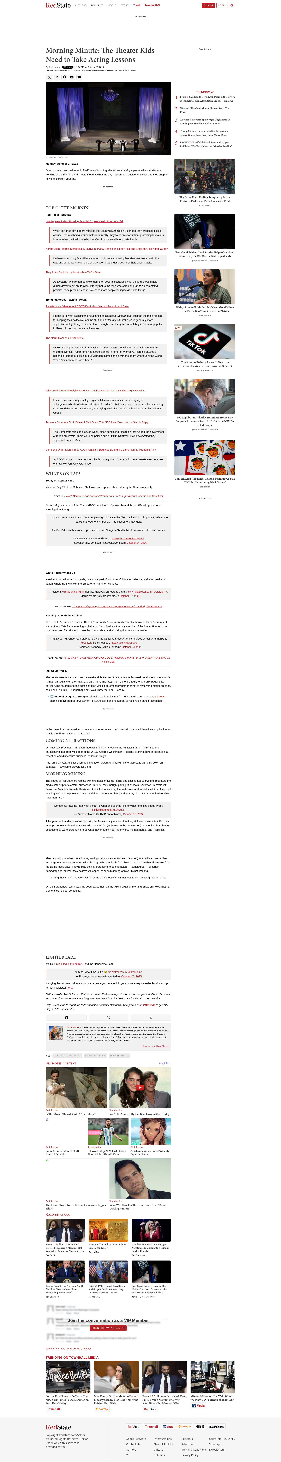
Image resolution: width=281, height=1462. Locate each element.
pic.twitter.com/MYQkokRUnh (125, 972)
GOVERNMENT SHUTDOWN (67, 1055)
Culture (158, 1449)
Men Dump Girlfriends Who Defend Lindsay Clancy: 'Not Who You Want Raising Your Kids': (116, 1399)
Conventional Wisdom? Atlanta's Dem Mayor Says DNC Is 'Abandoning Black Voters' (205, 480)
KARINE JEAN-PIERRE (95, 1055)
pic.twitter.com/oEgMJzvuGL (108, 809)
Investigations (163, 1439)
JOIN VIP (208, 5)
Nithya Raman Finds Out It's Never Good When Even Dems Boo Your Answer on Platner (205, 309)
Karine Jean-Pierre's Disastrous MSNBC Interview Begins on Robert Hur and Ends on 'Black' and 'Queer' (107, 248)
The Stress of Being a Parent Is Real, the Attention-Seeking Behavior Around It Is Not (205, 364)
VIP (128, 1455)
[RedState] (58, 5)
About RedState (136, 1439)
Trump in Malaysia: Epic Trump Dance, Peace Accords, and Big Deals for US (117, 606)
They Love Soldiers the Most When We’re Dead (73, 272)
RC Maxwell (94, 1297)
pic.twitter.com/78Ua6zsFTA (151, 591)
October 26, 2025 (131, 976)
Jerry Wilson (94, 1252)
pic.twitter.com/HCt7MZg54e (127, 538)
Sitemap (214, 1444)
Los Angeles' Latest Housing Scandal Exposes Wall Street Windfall (84, 221)
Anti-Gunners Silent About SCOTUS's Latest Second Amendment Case (87, 306)
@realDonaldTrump (73, 591)
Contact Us (133, 1444)
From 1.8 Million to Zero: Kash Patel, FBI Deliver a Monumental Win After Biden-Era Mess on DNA (65, 1248)
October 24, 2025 (136, 542)
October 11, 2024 (133, 814)
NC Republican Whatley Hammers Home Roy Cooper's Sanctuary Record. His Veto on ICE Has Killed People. (204, 421)
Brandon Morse (205, 370)
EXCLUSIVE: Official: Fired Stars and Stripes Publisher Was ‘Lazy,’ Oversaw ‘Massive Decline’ (107, 1289)
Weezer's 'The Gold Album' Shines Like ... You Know (107, 1246)
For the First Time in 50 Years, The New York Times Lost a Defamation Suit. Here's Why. (67, 1399)
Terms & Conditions (194, 1449)
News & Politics (163, 1444)
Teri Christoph (138, 1255)
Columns (159, 1455)
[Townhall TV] (152, 5)
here (69, 987)
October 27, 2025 (130, 596)
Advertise (187, 1444)
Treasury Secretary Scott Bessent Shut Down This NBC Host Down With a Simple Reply (97, 422)
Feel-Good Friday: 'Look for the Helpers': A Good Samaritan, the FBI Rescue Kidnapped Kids (149, 1289)
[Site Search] (232, 5)
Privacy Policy (189, 1455)
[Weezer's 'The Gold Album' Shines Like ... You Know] (108, 1230)
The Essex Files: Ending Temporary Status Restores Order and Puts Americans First (204, 199)
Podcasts (97, 5)
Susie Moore (55, 67)
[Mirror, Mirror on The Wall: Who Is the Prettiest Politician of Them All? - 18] (213, 1377)
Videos (112, 5)
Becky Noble (204, 315)
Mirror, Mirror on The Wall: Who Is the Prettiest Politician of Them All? (212, 1398)
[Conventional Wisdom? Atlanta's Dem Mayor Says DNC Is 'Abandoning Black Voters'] (204, 457)
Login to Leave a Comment (108, 1328)
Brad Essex (205, 205)
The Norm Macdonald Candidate (65, 338)
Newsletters (217, 1449)
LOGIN (222, 5)
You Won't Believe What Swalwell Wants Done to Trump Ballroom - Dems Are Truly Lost (111, 496)
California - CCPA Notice (222, 1439)
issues (161, 696)
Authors (80, 5)
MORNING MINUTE (119, 1055)
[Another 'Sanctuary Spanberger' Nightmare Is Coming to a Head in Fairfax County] (151, 1230)
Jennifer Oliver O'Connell (143, 1297)
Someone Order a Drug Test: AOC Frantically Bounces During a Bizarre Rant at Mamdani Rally (101, 449)
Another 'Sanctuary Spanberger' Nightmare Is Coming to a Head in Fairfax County (150, 1248)
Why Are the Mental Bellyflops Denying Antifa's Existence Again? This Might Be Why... (96, 390)
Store (124, 5)
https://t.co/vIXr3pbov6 (124, 642)
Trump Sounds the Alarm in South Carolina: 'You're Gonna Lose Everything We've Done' (65, 1289)
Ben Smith (50, 1255)
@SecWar (86, 642)
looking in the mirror (69, 964)
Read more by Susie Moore (155, 1046)
